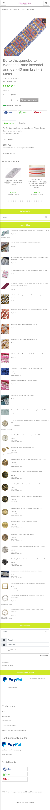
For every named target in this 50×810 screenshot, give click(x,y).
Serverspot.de (29, 802)
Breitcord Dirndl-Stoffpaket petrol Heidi (22, 395)
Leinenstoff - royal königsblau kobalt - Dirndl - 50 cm (26, 368)
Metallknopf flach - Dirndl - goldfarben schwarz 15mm (26, 471)
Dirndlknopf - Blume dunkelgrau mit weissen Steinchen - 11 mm (29, 559)
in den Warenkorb (30, 100)
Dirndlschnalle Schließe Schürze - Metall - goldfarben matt (28, 583)
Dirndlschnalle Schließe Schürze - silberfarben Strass (26, 571)
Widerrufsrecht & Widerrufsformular (14, 730)
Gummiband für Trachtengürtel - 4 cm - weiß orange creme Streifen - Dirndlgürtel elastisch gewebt (37, 183)
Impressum (6, 716)
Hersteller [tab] (22, 123)
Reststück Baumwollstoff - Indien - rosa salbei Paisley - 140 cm (29, 270)
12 (34, 201)
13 (36, 201)
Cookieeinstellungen (9, 725)
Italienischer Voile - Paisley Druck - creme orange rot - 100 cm (29, 309)
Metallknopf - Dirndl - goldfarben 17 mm (22, 447)
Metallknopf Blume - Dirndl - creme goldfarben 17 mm (26, 434)
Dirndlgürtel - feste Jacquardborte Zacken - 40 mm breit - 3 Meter (30, 230)
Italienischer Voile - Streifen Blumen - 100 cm (24, 324)
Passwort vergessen (7, 665)
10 (29, 201)
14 (38, 201)
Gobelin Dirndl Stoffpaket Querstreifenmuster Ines (25, 242)
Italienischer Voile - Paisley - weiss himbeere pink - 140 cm (28, 354)
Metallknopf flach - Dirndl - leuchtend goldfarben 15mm (27, 508)
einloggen (44, 655)
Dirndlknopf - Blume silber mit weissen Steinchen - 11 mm (27, 546)
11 (31, 201)
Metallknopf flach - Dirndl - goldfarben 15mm (24, 521)
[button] (10, 113)
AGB (3, 711)
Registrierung (5, 662)
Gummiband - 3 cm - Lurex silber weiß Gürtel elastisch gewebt (13, 182)
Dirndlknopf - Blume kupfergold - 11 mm (22, 534)
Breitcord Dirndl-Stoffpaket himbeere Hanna (24, 380)
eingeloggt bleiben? (9, 650)
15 (41, 201)
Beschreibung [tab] (9, 123)
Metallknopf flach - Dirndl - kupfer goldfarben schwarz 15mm (28, 459)
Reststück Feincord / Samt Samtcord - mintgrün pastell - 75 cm (29, 410)
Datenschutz (6, 721)
